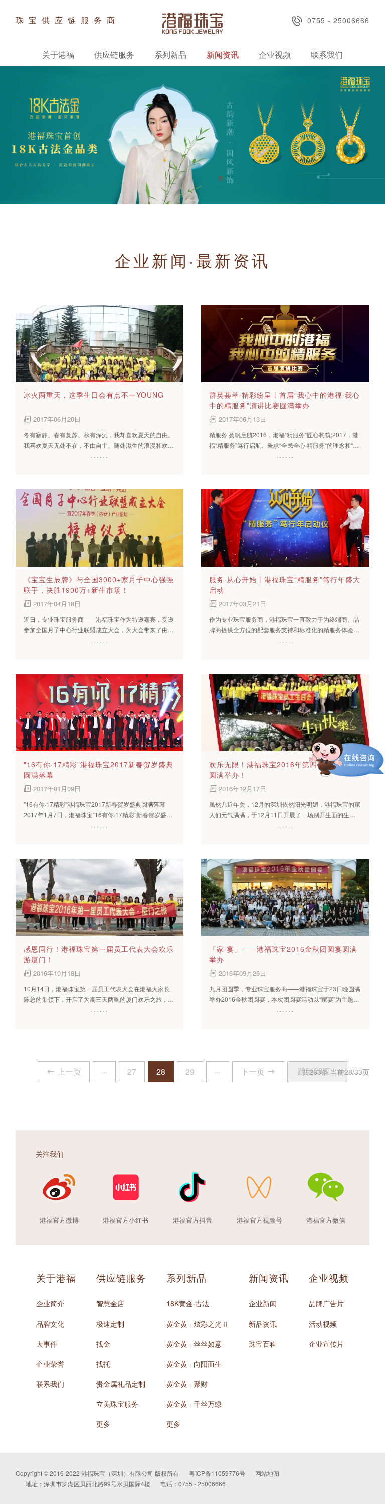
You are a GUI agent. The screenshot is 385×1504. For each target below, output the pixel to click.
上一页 (69, 1071)
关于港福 (58, 54)
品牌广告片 (326, 1303)
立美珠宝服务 (117, 1404)
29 (190, 1071)
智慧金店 (110, 1303)
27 (131, 1071)
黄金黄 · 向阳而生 (194, 1364)
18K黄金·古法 (187, 1303)
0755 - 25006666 (338, 20)
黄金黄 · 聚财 (187, 1384)
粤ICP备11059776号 (217, 1473)
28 (160, 1071)
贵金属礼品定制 (120, 1384)
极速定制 (110, 1324)
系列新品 (170, 54)
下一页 (253, 1071)
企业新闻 (263, 1303)
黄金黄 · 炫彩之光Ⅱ (197, 1324)
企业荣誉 (50, 1364)
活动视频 (323, 1324)
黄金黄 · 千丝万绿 (194, 1404)
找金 (103, 1344)
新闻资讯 (223, 54)
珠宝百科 (263, 1344)
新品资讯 (263, 1324)
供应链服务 (114, 54)
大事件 (46, 1344)
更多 (103, 1424)
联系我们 (327, 54)
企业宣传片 (326, 1344)
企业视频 (275, 54)
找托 (103, 1364)
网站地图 (267, 1473)
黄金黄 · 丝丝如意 (194, 1344)
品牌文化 (50, 1324)
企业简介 (50, 1303)
